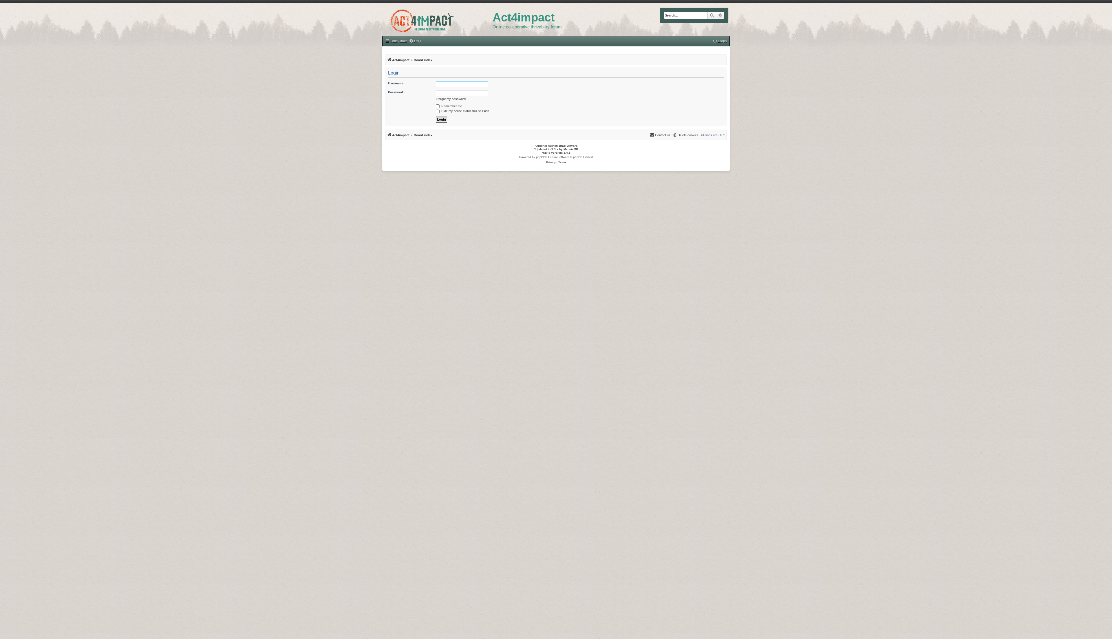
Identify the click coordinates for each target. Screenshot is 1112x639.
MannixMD (571, 149)
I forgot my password (451, 99)
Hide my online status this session (464, 111)
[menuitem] (415, 41)
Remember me (451, 106)
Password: (396, 92)
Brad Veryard (568, 145)
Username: (396, 83)
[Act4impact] (437, 20)
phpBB (540, 157)
